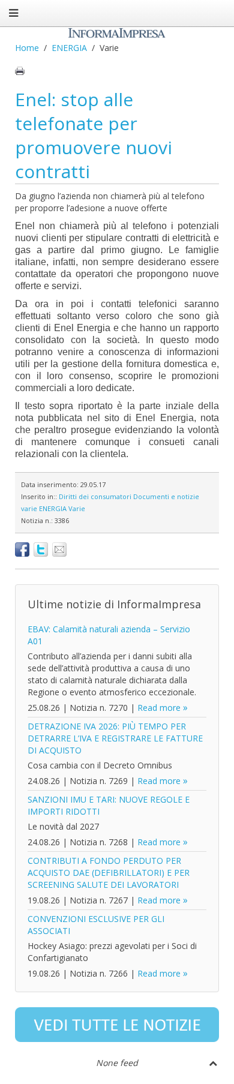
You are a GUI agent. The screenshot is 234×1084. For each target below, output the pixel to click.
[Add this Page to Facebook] (22, 549)
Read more (159, 707)
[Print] (20, 71)
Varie (76, 508)
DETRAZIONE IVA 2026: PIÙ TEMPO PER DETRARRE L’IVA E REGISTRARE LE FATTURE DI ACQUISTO (115, 738)
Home (27, 47)
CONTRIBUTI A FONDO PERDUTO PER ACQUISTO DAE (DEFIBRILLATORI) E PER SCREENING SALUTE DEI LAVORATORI (109, 872)
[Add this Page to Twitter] (41, 549)
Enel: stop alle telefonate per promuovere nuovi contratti (93, 135)
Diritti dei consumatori (95, 496)
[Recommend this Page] (59, 549)
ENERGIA (69, 47)
